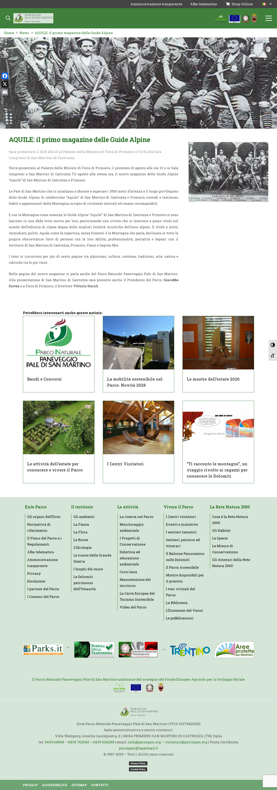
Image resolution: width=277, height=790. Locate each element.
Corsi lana (128, 571)
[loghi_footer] (138, 687)
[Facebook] (5, 76)
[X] (5, 84)
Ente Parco (35, 506)
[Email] (5, 92)
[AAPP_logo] (234, 649)
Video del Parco (133, 607)
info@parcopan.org (144, 742)
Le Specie (220, 538)
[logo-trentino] (190, 650)
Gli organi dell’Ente (43, 516)
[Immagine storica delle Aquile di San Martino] (228, 172)
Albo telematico (40, 552)
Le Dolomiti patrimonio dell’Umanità (84, 582)
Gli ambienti (83, 516)
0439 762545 (78, 742)
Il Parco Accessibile (182, 567)
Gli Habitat (221, 530)
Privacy (34, 573)
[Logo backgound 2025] (33, 18)
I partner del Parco (43, 589)
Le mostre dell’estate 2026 (213, 379)
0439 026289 (103, 742)
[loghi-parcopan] (236, 18)
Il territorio (82, 506)
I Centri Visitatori (125, 463)
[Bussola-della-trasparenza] (94, 649)
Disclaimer (36, 581)
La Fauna (81, 524)
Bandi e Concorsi (44, 379)
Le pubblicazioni (179, 618)
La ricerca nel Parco (136, 516)
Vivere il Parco (178, 506)
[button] (267, 4)
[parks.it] (43, 649)
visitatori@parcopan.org (186, 742)
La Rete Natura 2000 (230, 506)
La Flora (80, 532)
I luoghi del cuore (88, 569)
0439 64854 (54, 742)
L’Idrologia (82, 547)
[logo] (164, 649)
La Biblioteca (177, 602)
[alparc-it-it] (68, 650)
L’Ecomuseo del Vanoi (184, 610)
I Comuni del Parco (43, 596)
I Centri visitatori (181, 516)
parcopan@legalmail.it (138, 748)
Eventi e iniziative (182, 524)
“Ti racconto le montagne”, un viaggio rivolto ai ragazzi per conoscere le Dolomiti (217, 470)
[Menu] (269, 18)
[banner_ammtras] (138, 650)
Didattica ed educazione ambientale (130, 558)
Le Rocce (80, 539)
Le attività (127, 506)
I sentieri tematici (181, 532)
